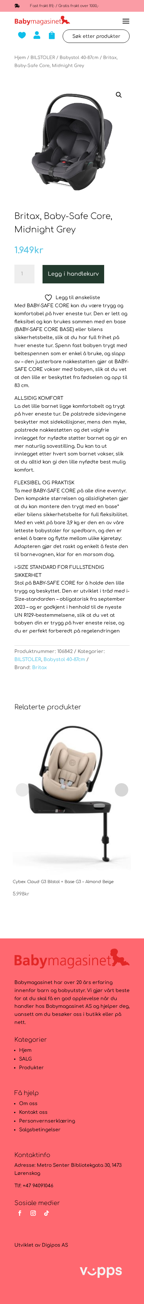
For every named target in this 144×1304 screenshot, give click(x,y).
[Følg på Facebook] (19, 1213)
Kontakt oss (33, 1112)
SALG (25, 1059)
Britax (39, 667)
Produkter (31, 1067)
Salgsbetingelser (40, 1129)
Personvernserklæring (47, 1121)
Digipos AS (55, 1245)
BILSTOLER (42, 57)
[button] (119, 95)
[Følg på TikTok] (46, 1213)
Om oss (28, 1103)
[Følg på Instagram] (33, 1213)
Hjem (20, 57)
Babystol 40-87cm (79, 57)
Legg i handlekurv (73, 274)
